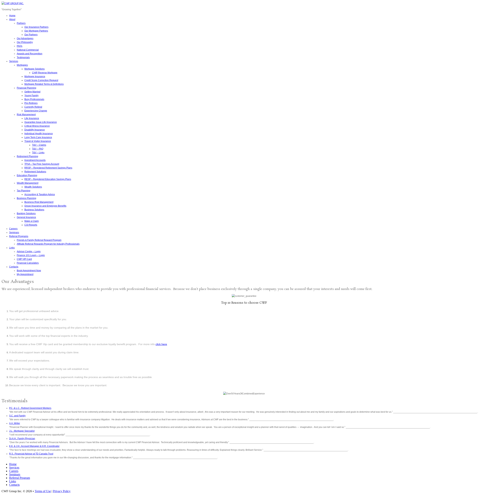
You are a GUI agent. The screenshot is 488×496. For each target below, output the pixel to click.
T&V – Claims (39, 145)
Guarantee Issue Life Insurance (40, 122)
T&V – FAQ (37, 148)
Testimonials (23, 57)
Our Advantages (25, 38)
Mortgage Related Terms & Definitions (44, 84)
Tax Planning (23, 190)
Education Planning (27, 175)
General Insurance (26, 217)
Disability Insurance (34, 129)
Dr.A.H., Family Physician (22, 438)
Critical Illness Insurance (37, 126)
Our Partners (31, 34)
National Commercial (28, 50)
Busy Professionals (34, 99)
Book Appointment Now (29, 270)
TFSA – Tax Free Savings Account (41, 164)
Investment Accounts (35, 160)
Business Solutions (34, 209)
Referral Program (19, 477)
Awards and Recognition (29, 53)
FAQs (19, 46)
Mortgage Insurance (34, 76)
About (12, 19)
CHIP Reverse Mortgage (44, 72)
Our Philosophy (25, 42)
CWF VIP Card (24, 259)
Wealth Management (27, 183)
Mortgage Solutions (34, 69)
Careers (13, 228)
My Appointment (25, 274)
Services (13, 61)
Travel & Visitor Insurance (37, 141)
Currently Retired (33, 107)
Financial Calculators (28, 263)
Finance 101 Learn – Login (31, 255)
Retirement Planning (27, 156)
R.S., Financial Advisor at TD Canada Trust (31, 453)
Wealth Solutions (33, 187)
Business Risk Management (38, 202)
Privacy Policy (62, 491)
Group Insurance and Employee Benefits (45, 206)
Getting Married (32, 91)
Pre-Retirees (31, 103)
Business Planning (26, 198)
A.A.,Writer (14, 423)
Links (12, 247)
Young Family (31, 95)
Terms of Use (43, 491)
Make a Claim (31, 221)
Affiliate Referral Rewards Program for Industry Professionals (48, 244)
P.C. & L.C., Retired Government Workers (30, 408)
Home (12, 15)
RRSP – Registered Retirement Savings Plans (48, 167)
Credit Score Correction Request (41, 80)
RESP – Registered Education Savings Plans (47, 179)
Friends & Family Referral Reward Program (39, 240)
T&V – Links (38, 152)
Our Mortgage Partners (36, 30)
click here (161, 344)
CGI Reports (30, 225)
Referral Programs (18, 236)
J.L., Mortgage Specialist (22, 431)
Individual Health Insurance (38, 133)
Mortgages (22, 65)
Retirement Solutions (35, 171)
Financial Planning (26, 88)
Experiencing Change (35, 110)
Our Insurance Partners (36, 27)
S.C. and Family (17, 415)
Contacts (13, 266)
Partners (21, 23)
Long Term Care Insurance (38, 137)
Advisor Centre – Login (29, 251)
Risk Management (26, 114)
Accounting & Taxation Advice (39, 194)
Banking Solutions (26, 213)
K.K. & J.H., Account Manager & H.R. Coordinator (34, 446)
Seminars (14, 232)
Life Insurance (31, 118)
